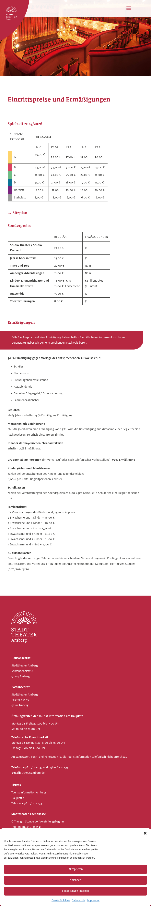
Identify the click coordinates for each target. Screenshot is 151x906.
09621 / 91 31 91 (31, 827)
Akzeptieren (75, 869)
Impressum (93, 900)
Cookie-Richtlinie (61, 900)
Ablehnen (75, 880)
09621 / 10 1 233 (32, 803)
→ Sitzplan (17, 213)
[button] (145, 833)
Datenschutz (78, 900)
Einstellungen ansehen (75, 891)
